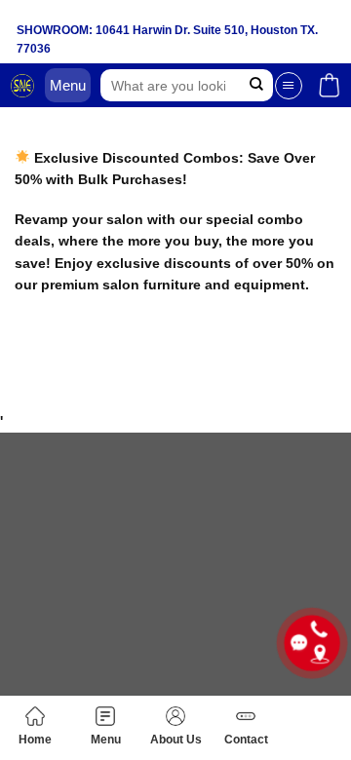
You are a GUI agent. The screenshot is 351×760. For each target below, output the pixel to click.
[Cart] (329, 85)
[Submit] (256, 85)
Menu (106, 739)
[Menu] (288, 85)
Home (35, 739)
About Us (176, 739)
